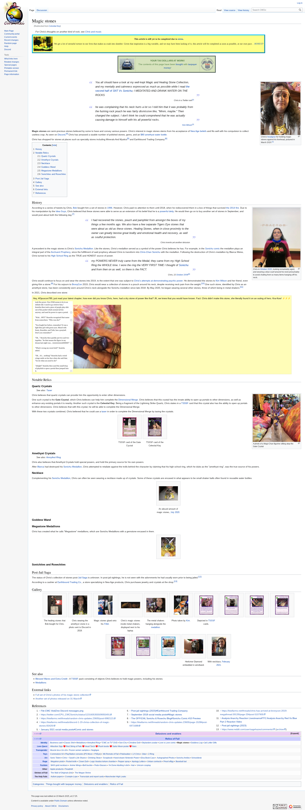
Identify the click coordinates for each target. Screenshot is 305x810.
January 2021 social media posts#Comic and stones (67, 729)
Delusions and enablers (168, 734)
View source (229, 10)
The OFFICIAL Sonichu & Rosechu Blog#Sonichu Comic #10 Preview (166, 718)
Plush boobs (103, 746)
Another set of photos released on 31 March (57, 698)
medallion (155, 627)
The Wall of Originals (60, 773)
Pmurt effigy (168, 761)
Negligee (95, 750)
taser (104, 411)
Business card (56, 743)
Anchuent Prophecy (60, 252)
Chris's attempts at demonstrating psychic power (158, 280)
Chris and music (93, 31)
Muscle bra (55, 750)
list (71, 773)
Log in (299, 3)
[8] (189, 274)
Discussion (42, 10)
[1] (273, 142)
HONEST (258, 44)
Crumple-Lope (71, 776)
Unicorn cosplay (144, 765)
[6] (166, 138)
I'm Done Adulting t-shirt (119, 765)
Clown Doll (83, 761)
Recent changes (11, 40)
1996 (109, 208)
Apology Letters (138, 761)
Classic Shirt (69, 743)
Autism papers (57, 776)
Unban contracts (154, 761)
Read (219, 10)
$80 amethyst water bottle (154, 134)
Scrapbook (107, 758)
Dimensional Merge (128, 399)
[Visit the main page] (14, 12)
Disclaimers (63, 806)
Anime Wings (75, 765)
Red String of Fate (74, 746)
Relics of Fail (172, 739)
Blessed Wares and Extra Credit (51, 678)
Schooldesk (196, 758)
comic (212, 248)
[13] (175, 581)
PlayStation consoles (74, 754)
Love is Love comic (167, 743)
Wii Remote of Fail (111, 754)
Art (45, 758)
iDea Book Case (148, 758)
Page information (11, 74)
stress (180, 39)
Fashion (43, 765)
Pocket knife (71, 761)
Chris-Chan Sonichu (150, 252)
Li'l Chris (136, 754)
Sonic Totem (55, 758)
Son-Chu (123, 743)
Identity (44, 743)
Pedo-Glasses (100, 765)
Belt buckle (87, 765)
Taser (49, 390)
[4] (67, 134)
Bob (75, 208)
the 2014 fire (232, 208)
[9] (52, 283)
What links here (11, 59)
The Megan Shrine (82, 773)
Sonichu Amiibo (183, 758)
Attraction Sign (56, 746)
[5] (128, 138)
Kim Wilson (187, 125)
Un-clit (64, 750)
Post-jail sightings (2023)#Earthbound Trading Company (159, 710)
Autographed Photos (166, 758)
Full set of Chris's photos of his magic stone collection (62, 695)
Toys (45, 754)
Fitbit (106, 624)
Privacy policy (37, 806)
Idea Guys (61, 211)
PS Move (88, 754)
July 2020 (174, 512)
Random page (10, 43)
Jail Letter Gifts (210, 743)
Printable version (11, 68)
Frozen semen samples (78, 750)
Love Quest (42, 746)
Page (31, 10)
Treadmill (69, 769)
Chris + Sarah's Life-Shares (74, 758)
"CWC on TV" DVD (110, 743)
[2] (193, 100)
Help (6, 46)
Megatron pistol (57, 761)
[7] (73, 214)
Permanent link (10, 71)
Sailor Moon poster (120, 746)
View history (243, 10)
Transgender (41, 750)
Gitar (144, 754)
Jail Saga (82, 577)
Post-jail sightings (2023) (234, 725)
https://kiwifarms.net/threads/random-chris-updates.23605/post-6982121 (77, 718)
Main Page (9, 31)
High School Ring (59, 255)
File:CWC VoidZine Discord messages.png (62, 710)
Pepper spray (124, 761)
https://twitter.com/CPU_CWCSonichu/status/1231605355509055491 (75, 714)
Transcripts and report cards (91, 776)
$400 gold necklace (59, 765)
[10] (202, 283)
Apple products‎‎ (56, 769)
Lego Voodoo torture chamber (103, 761)
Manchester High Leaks (115, 776)
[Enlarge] (299, 136)
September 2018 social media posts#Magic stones (156, 714)
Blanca (40, 466)
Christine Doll (134, 743)
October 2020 (266, 269)
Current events (10, 37)
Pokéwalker (125, 754)
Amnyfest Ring (53, 457)
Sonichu (183, 265)
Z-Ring (151, 754)
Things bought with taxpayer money (64, 784)
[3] (193, 124)
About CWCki (51, 806)
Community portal (12, 34)
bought (179, 64)
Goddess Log (196, 743)
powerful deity (167, 211)
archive (280, 729)
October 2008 (182, 275)
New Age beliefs (198, 131)
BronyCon (77, 284)
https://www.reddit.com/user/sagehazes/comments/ (247, 729)
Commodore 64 (57, 754)
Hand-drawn (126, 758)
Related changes (11, 62)
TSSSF (184, 403)
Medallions (40, 682)
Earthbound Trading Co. (70, 582)
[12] (199, 577)
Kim (188, 620)
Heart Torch (90, 746)
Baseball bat (181, 761)
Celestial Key (54, 26)
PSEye (97, 754)
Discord (61, 134)
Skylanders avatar (149, 743)
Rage (45, 761)
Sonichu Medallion (84, 248)
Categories (38, 784)
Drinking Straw (94, 758)
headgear (271, 137)
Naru (134, 746)
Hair (133, 765)
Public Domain (60, 801)
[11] (241, 287)
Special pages (10, 65)
